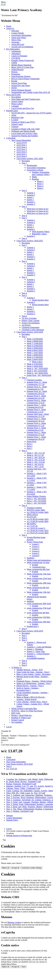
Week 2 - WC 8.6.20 (35, 464)
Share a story (37, 362)
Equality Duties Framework (22, 60)
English (35, 565)
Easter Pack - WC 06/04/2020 (39, 375)
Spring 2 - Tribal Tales (36, 651)
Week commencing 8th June (38, 569)
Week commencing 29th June (39, 583)
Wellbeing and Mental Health (23, 131)
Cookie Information (14, 818)
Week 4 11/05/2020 (35, 364)
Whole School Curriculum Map (24, 708)
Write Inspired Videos (41, 231)
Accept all (15, 868)
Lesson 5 (35, 553)
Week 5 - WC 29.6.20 (36, 457)
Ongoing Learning (34, 380)
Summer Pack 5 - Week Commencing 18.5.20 (36, 420)
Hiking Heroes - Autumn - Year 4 (29, 686)
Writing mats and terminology (39, 560)
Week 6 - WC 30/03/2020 (37, 373)
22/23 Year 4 (21, 152)
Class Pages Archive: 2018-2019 (29, 631)
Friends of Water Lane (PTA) (23, 122)
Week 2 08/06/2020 (35, 341)
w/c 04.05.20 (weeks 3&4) (37, 533)
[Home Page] (2, 5)
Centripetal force (38, 567)
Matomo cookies (14, 922)
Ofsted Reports (17, 69)
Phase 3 (40, 184)
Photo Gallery (17, 104)
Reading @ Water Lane (20, 718)
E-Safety (14, 120)
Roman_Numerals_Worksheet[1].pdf (21, 784)
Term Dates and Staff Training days (25, 99)
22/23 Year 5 (21, 154)
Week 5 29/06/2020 (35, 348)
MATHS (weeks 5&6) (36, 510)
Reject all (5, 868)
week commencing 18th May (38, 622)
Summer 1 (31, 202)
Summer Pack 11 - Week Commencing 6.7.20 (37, 388)
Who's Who (16, 40)
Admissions (16, 51)
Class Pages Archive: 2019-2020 (29, 332)
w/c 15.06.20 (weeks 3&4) (37, 521)
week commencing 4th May (38, 613)
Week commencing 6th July (38, 587)
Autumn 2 (31, 195)
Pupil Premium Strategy (21, 76)
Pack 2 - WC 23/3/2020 (36, 501)
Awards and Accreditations (22, 47)
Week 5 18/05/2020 (35, 366)
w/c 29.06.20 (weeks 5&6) (37, 512)
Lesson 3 (35, 549)
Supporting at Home (35, 170)
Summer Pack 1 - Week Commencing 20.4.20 (36, 438)
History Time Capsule (30, 320)
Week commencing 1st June (38, 562)
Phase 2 (40, 181)
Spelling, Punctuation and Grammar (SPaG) (41, 173)
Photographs (32, 165)
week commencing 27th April (39, 608)
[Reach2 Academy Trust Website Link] (5, 5)
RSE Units (15, 713)
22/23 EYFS (21, 142)
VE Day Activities (29, 318)
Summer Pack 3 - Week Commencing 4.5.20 (36, 429)
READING (31, 524)
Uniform (14, 127)
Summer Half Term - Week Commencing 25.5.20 (38, 415)
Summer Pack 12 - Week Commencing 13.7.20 (37, 383)
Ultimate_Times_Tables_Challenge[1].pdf (23, 788)
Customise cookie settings (31, 868)
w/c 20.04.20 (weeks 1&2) (37, 530)
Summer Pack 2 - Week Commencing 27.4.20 (36, 433)
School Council (17, 720)
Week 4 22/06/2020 (35, 346)
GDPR (14, 63)
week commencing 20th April (39, 603)
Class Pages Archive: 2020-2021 (29, 241)
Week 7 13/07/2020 (35, 352)
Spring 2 (30, 200)
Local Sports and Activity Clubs (24, 133)
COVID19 (15, 58)
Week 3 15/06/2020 (35, 343)
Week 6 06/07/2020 (35, 350)
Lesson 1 (35, 544)
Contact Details (17, 33)
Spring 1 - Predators (35, 649)
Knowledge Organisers (36, 168)
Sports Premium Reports (21, 90)
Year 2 (24, 190)
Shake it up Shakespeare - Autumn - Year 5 (33, 683)
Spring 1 (30, 197)
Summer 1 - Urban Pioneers (38, 654)
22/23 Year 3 (21, 149)
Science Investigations (31, 323)
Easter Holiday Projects (36, 496)
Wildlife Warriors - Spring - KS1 (29, 670)
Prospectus (15, 74)
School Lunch (17, 124)
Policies (14, 72)
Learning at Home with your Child (25, 129)
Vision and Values (18, 38)
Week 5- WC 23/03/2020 (37, 371)
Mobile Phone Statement (21, 65)
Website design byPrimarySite (19, 835)
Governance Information (21, 35)
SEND (14, 88)
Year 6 (24, 238)
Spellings (30, 558)
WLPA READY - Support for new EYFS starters (31, 113)
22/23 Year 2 (21, 147)
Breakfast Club (17, 117)
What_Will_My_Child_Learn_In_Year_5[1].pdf (25, 793)
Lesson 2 (35, 546)
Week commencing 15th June (39, 574)
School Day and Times (20, 85)
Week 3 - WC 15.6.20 (36, 462)
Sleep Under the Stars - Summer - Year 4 (32, 672)
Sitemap (9, 815)
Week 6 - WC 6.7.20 (35, 455)
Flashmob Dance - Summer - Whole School (34, 681)
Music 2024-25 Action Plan (22, 67)
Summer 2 (31, 204)
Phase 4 (40, 186)
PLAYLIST (32, 517)
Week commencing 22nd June (39, 578)
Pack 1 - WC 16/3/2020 (36, 503)
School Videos (17, 101)
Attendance (16, 53)
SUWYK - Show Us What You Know (27, 711)
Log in (9, 727)
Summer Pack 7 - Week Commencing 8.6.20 (36, 406)
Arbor (13, 115)
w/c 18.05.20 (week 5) (36, 528)
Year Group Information (21, 140)
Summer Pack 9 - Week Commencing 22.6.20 (36, 397)
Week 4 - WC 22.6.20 (36, 460)
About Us (10, 28)
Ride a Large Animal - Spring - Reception (33, 674)
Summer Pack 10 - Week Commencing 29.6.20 (37, 392)
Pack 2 (29, 446)
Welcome (15, 31)
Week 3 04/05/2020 (35, 359)
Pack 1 (29, 448)
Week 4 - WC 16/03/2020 (37, 368)
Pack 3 (29, 444)
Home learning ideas (40, 300)
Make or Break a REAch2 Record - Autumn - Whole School (30, 698)
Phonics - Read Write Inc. (21, 715)
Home (8, 26)
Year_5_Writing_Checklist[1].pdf (19, 811)
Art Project (26, 325)
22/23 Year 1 (21, 145)
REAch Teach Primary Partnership (25, 79)
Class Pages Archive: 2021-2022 (29, 158)
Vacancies (15, 42)
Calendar (15, 106)
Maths (34, 177)
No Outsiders (16, 722)
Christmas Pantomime (30, 327)
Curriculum (10, 138)
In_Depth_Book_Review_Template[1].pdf (23, 781)
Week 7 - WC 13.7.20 (36, 453)
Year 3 (24, 206)
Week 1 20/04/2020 (35, 355)
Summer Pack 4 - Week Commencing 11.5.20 (36, 424)
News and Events (13, 95)
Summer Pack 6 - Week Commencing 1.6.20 (36, 410)
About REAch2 (17, 44)
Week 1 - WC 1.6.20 (35, 467)
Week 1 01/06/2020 (35, 339)
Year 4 (24, 216)
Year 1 (24, 163)
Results (14, 81)
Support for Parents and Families (24, 136)
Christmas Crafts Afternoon (33, 330)
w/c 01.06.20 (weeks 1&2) (37, 519)
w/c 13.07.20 (32, 526)
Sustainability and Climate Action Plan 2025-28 (30, 92)
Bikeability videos (39, 234)
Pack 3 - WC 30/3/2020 (36, 498)
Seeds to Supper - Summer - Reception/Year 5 (27, 689)
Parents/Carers (12, 111)
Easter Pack (31, 441)
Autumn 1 (31, 193)
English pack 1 (33, 626)
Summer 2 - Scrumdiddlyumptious (36, 657)
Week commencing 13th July (38, 592)
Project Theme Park (35, 542)
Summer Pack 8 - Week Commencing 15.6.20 (36, 401)
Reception (26, 161)
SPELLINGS (32, 514)
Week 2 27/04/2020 (35, 357)
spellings (30, 601)
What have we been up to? (37, 209)
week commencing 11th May (38, 617)
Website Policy (12, 820)
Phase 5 (40, 188)
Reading (35, 179)
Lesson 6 (35, 556)
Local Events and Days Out (22, 108)
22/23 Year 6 (21, 156)
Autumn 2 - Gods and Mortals (39, 647)
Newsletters (16, 97)
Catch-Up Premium (19, 56)
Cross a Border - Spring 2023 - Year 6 (31, 702)
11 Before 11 (16, 667)
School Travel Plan (19, 83)
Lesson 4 (35, 551)
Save (23, 967)
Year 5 (24, 218)
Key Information (13, 49)
